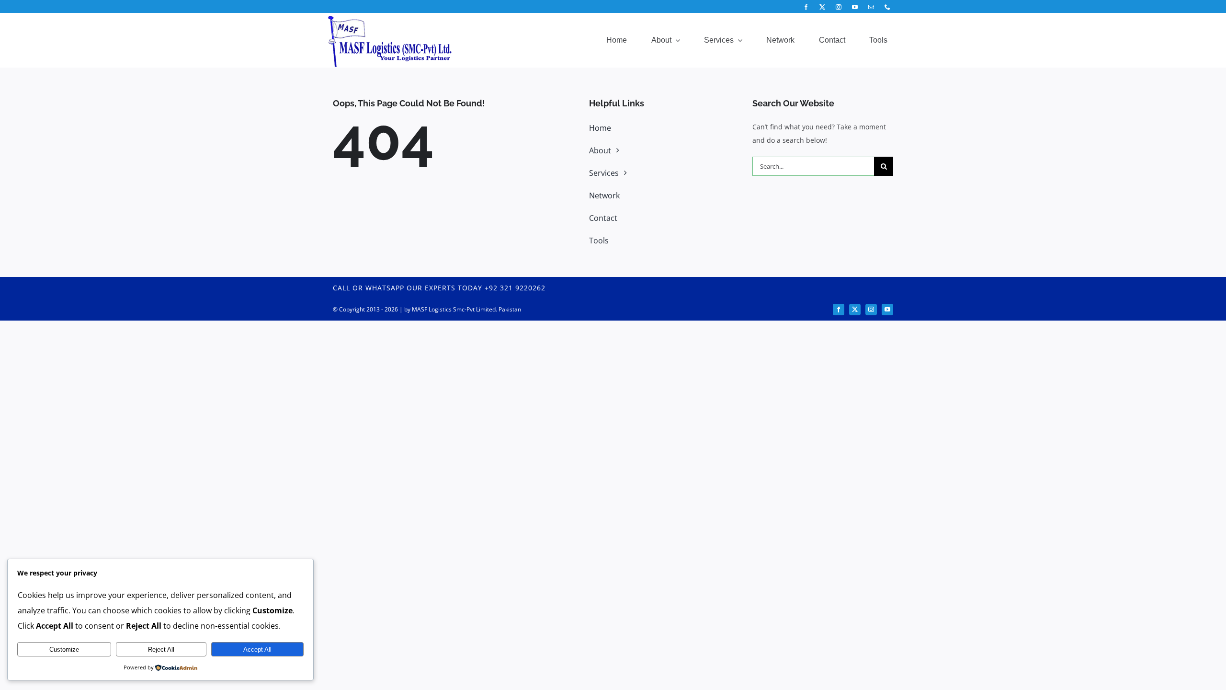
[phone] (887, 7)
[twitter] (822, 7)
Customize (64, 649)
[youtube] (855, 7)
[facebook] (806, 7)
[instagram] (838, 7)
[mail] (871, 7)
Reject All (161, 649)
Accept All (257, 649)
